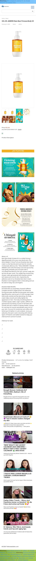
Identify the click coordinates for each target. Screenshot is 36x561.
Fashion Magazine (28, 554)
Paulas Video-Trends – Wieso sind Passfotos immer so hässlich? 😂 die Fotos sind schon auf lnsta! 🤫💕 (18, 502)
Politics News (11, 560)
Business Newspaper (29, 552)
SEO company (11, 1)
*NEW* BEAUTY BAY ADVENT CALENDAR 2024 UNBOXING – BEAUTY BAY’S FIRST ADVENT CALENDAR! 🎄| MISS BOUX (15, 448)
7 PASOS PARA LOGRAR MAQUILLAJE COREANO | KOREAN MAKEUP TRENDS (17, 475)
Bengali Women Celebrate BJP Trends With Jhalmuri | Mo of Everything (15, 392)
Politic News (13, 558)
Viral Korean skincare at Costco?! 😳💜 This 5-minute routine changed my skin (17, 419)
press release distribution (14, 550)
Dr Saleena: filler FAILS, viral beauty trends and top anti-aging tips (17, 528)
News (14, 24)
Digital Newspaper (5, 556)
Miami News (4, 554)
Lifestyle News (4, 558)
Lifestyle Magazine (15, 554)
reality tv (25, 550)
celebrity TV (19, 1)
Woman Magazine (28, 556)
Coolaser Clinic (11, 3)
